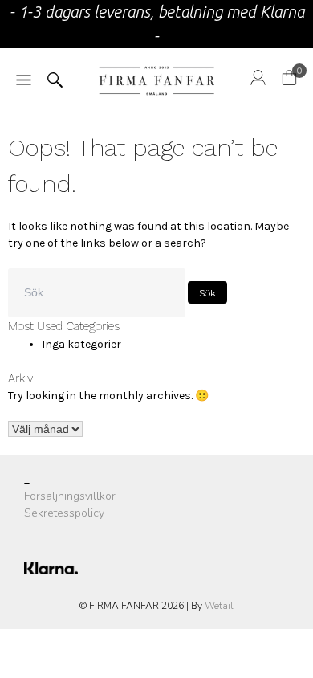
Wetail (219, 605)
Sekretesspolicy (64, 513)
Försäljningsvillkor (70, 496)
